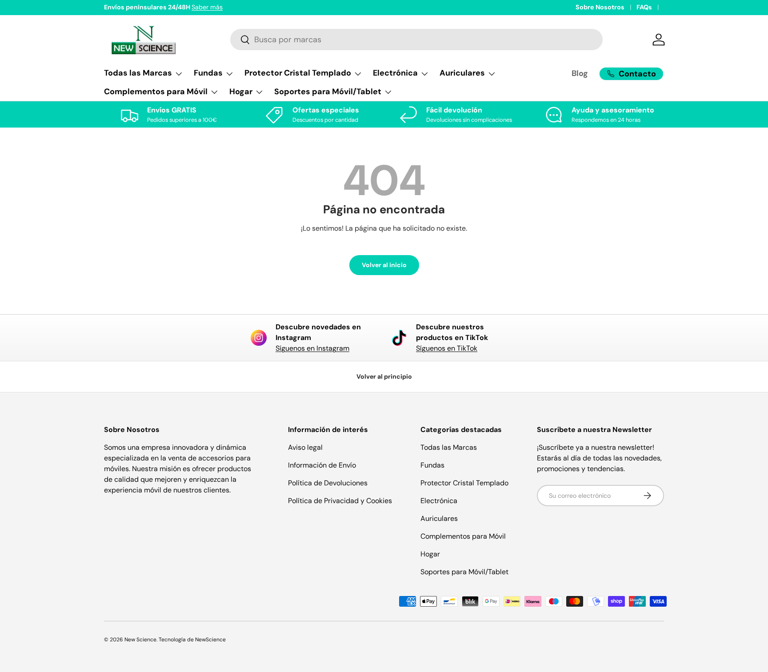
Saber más (207, 7)
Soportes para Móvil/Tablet (464, 571)
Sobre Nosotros (600, 7)
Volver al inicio (384, 265)
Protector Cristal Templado (464, 483)
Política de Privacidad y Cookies (340, 500)
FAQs (644, 7)
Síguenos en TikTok (446, 348)
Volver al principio (384, 376)
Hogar (430, 554)
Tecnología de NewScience (192, 639)
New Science (140, 639)
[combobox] (416, 39)
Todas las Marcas (448, 447)
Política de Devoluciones (328, 483)
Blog (580, 73)
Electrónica (438, 500)
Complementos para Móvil (463, 536)
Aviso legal (305, 447)
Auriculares (439, 518)
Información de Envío (322, 465)
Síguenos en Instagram (312, 348)
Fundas (432, 465)
